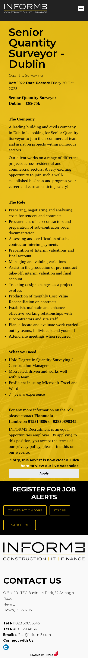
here (25, 466)
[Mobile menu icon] (81, 8)
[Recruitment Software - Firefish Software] (44, 655)
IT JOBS (60, 510)
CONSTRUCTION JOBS (25, 510)
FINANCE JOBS (19, 525)
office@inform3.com (33, 635)
